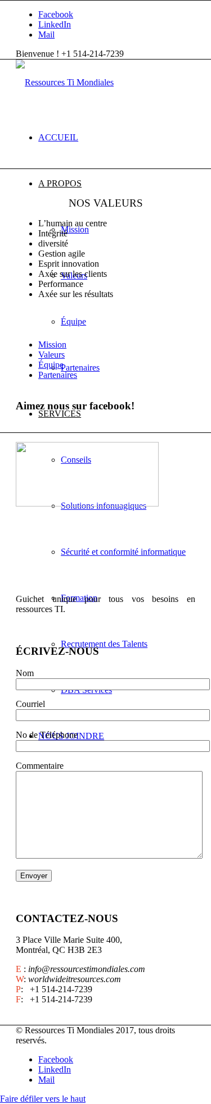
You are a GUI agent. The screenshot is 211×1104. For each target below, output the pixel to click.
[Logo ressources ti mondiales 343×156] (65, 82)
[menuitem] (116, 138)
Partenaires (57, 375)
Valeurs (51, 354)
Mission (52, 344)
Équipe (51, 364)
